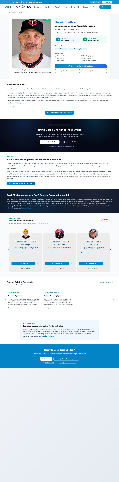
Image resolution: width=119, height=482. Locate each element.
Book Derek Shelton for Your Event (59, 112)
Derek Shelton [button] (65, 22)
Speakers (14, 12)
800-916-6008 (50, 146)
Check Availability (97, 2)
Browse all (105, 219)
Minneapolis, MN (93, 40)
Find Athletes (106, 7)
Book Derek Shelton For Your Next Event (21, 183)
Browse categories (105, 282)
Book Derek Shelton (51, 142)
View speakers (12, 308)
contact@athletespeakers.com (66, 146)
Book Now (108, 2)
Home (8, 12)
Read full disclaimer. (48, 336)
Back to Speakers (13, 3)
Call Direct (95, 71)
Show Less (13, 107)
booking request (26, 208)
